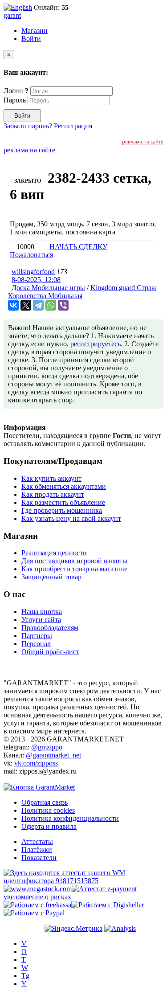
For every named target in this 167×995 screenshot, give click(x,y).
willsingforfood (33, 271)
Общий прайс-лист (50, 651)
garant (12, 15)
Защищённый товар (51, 577)
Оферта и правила (49, 826)
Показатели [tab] (39, 857)
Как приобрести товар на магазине (74, 569)
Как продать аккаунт (52, 494)
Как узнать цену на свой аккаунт (71, 518)
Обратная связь (44, 802)
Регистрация (73, 126)
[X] (25, 305)
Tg (25, 975)
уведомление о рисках (37, 897)
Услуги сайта (41, 619)
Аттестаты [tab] (37, 841)
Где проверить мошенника (61, 510)
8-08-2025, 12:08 (36, 279)
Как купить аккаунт (51, 478)
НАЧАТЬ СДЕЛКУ (78, 246)
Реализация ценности (54, 553)
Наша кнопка (41, 611)
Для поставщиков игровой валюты (74, 561)
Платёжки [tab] (36, 849)
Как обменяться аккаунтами (63, 486)
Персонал (36, 643)
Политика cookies (48, 810)
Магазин (34, 30)
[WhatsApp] (50, 305)
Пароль (15, 100)
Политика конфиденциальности (70, 818)
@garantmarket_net (53, 755)
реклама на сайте (142, 141)
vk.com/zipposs (36, 763)
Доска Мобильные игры (48, 287)
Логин (16, 90)
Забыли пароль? (28, 126)
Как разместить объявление (63, 502)
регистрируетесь (95, 344)
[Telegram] (38, 305)
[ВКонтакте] (13, 305)
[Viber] (63, 305)
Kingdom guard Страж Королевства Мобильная (82, 291)
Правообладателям (49, 627)
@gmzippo (46, 747)
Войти (31, 38)
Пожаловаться (31, 254)
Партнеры (36, 635)
